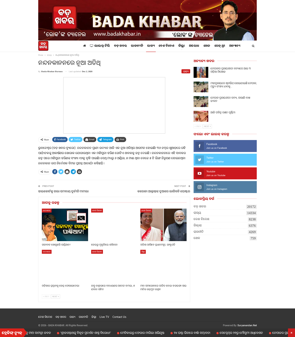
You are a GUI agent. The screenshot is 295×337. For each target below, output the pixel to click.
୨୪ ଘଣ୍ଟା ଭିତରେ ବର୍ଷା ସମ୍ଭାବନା (180, 333)
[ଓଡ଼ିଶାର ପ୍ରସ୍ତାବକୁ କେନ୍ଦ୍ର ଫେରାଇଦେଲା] (65, 266)
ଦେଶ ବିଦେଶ (166, 46)
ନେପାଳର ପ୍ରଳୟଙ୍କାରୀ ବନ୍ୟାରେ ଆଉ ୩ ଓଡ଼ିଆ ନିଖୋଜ (230, 70)
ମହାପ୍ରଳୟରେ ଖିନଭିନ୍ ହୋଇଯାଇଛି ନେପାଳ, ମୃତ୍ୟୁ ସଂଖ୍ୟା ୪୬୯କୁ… (233, 84)
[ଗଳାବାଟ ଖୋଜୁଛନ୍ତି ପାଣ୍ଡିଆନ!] (65, 225)
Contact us (119, 317)
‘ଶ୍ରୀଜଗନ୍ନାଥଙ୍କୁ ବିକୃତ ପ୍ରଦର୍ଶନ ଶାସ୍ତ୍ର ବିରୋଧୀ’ (73, 333)
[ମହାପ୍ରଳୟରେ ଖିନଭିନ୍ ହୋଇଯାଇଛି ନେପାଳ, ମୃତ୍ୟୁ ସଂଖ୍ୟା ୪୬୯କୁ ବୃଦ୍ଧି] (201, 87)
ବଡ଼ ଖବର (120, 46)
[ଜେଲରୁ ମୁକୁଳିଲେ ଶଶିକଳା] (114, 225)
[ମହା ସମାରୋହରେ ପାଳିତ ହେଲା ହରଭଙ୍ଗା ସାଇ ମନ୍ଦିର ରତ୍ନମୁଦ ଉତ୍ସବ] (163, 266)
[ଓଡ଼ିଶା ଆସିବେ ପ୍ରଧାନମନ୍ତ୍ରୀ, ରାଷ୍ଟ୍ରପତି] (163, 225)
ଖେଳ (206, 46)
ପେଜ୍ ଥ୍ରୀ (219, 46)
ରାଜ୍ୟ (150, 46)
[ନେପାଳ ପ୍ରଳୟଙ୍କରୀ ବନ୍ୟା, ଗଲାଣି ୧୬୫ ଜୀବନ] (201, 101)
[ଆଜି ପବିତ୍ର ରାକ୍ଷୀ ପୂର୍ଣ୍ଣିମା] (201, 116)
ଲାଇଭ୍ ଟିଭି (102, 46)
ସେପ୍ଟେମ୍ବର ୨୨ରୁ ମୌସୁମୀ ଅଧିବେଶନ (229, 333)
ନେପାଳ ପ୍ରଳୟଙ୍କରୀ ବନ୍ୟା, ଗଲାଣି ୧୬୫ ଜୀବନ (230, 99)
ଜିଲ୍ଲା (181, 46)
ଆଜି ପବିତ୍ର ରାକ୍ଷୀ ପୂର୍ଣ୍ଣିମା (222, 112)
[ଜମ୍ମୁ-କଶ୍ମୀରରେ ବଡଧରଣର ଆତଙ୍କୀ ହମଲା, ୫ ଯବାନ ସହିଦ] (114, 266)
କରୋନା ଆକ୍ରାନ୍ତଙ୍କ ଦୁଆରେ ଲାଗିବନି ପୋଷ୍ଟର (163, 191)
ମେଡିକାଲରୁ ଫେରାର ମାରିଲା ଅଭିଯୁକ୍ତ (131, 333)
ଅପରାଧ (194, 46)
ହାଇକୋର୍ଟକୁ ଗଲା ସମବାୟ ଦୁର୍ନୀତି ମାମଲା (63, 191)
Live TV (104, 317)
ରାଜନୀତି (137, 46)
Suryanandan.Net (247, 325)
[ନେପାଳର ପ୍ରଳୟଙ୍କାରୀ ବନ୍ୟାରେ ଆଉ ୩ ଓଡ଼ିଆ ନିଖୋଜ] (201, 72)
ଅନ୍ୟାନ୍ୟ (234, 46)
